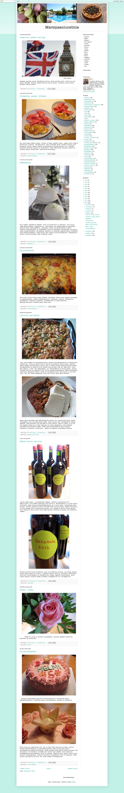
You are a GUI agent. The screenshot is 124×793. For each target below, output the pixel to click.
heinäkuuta (89, 231)
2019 (86, 188)
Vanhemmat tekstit (73, 768)
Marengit (86, 139)
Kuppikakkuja (87, 127)
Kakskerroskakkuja (89, 122)
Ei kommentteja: (41, 88)
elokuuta (88, 213)
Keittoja (86, 123)
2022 (86, 182)
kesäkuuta (89, 233)
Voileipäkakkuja (88, 172)
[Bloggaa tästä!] (50, 89)
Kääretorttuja (88, 130)
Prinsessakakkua (28, 652)
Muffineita (87, 153)
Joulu (85, 113)
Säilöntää (30, 583)
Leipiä (86, 134)
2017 (86, 192)
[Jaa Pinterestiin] (54, 89)
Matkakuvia (87, 149)
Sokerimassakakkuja (89, 160)
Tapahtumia (87, 170)
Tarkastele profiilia (89, 91)
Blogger (73, 782)
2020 (86, 186)
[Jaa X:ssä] (51, 89)
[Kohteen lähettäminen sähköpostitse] (48, 89)
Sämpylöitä (87, 168)
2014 (86, 198)
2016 (86, 194)
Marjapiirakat (88, 141)
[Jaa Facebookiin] (53, 89)
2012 (86, 203)
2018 (86, 190)
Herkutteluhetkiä (32, 155)
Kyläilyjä (87, 129)
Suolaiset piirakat (89, 165)
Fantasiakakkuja (88, 101)
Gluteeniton (87, 103)
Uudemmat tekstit (25, 768)
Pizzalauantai (27, 251)
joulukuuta (89, 204)
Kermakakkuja (87, 125)
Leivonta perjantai (30, 316)
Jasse (85, 111)
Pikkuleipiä (87, 155)
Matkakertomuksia (89, 148)
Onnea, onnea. (27, 590)
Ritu (92, 79)
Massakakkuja (87, 146)
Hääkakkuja (25, 163)
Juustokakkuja (88, 117)
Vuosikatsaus (87, 174)
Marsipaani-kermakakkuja (91, 142)
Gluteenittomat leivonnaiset (92, 104)
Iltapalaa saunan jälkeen (33, 96)
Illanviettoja (88, 110)
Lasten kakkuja (32, 764)
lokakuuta (89, 209)
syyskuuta (89, 211)
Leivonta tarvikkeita (90, 137)
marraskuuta (89, 206)
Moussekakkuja (88, 151)
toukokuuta (89, 235)
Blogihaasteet (88, 99)
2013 (86, 201)
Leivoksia (87, 136)
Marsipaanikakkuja (89, 144)
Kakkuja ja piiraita (33, 434)
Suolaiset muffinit (89, 163)
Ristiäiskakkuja (88, 158)
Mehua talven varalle (31, 442)
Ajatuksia (87, 97)
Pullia (86, 156)
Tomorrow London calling (32, 38)
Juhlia (29, 644)
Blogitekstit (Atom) (29, 771)
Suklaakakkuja (88, 161)
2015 (86, 196)
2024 (86, 180)
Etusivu (49, 768)
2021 (86, 184)
